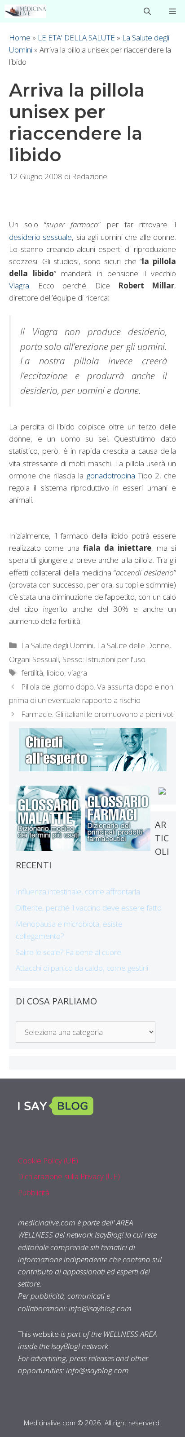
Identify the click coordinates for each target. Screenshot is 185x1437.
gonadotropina (111, 475)
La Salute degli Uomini (57, 645)
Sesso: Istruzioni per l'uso (103, 659)
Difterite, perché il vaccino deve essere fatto (89, 907)
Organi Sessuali (34, 659)
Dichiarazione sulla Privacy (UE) (69, 1176)
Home (20, 37)
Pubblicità (33, 1192)
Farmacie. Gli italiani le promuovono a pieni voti (98, 714)
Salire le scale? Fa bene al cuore (68, 952)
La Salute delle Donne (133, 645)
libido (55, 673)
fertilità (32, 673)
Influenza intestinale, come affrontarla (78, 891)
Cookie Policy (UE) (48, 1160)
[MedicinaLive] (25, 11)
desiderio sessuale (40, 237)
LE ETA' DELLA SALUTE (76, 37)
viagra (77, 673)
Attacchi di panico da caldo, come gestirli (82, 968)
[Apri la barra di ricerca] (147, 11)
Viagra (19, 285)
